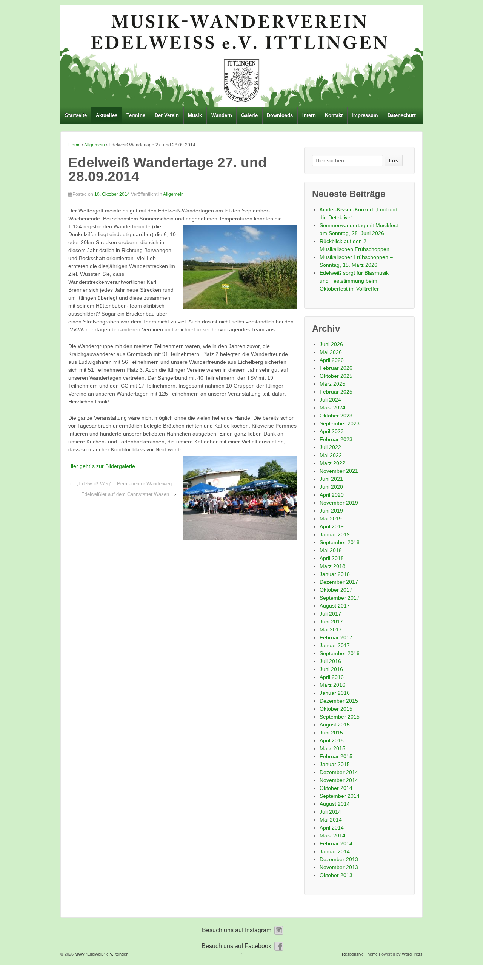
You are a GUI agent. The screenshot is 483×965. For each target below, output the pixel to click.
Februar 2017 (336, 637)
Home (74, 145)
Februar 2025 (336, 392)
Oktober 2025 (336, 376)
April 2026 (332, 360)
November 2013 (339, 867)
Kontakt (334, 115)
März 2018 (332, 566)
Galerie (249, 115)
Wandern (221, 115)
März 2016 (332, 685)
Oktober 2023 (336, 415)
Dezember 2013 (339, 859)
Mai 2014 (331, 820)
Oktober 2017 (336, 590)
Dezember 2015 (339, 701)
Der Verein (167, 115)
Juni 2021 (331, 479)
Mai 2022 (331, 455)
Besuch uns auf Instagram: (238, 930)
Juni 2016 (331, 669)
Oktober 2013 (336, 875)
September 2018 (340, 542)
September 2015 (340, 717)
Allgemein (94, 145)
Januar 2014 (335, 851)
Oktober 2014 (336, 788)
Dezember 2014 (339, 772)
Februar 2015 (336, 756)
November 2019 (339, 503)
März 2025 (332, 384)
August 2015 (335, 725)
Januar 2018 (335, 574)
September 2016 (340, 653)
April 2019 (332, 526)
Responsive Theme (360, 954)
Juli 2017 (330, 614)
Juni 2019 (331, 511)
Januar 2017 (335, 645)
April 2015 (332, 740)
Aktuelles (106, 115)
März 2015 (332, 748)
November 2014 (339, 780)
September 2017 (340, 598)
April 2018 (332, 558)
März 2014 (332, 836)
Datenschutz (402, 115)
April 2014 (332, 828)
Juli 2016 (330, 661)
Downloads (280, 115)
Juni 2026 (331, 344)
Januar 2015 (335, 764)
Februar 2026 (336, 368)
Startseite (76, 115)
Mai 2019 (331, 519)
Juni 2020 (331, 487)
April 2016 (332, 677)
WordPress (412, 954)
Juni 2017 (331, 622)
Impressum (365, 115)
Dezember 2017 (339, 582)
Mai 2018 (331, 550)
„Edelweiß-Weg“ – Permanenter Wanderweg (124, 483)
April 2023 (332, 431)
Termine (135, 115)
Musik (195, 115)
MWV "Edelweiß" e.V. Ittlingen (101, 954)
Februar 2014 (336, 843)
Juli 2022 (330, 447)
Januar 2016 (335, 693)
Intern (309, 115)
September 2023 (340, 423)
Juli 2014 (330, 812)
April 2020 (332, 495)
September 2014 (340, 796)
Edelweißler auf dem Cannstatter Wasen (125, 494)
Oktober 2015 (336, 709)
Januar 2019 (335, 534)
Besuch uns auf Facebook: (238, 946)
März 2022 (332, 463)
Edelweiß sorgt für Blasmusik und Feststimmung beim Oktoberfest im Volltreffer (354, 281)
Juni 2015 (331, 733)
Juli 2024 (330, 400)
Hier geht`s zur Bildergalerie (101, 466)
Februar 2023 (336, 439)
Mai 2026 (331, 352)
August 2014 (335, 804)
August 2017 (335, 606)
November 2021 (339, 471)
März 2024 (332, 408)
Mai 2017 (331, 629)
